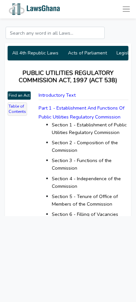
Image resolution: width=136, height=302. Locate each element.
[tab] (83, 112)
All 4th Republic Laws (35, 53)
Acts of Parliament (87, 53)
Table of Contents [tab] (17, 109)
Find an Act (19, 95)
